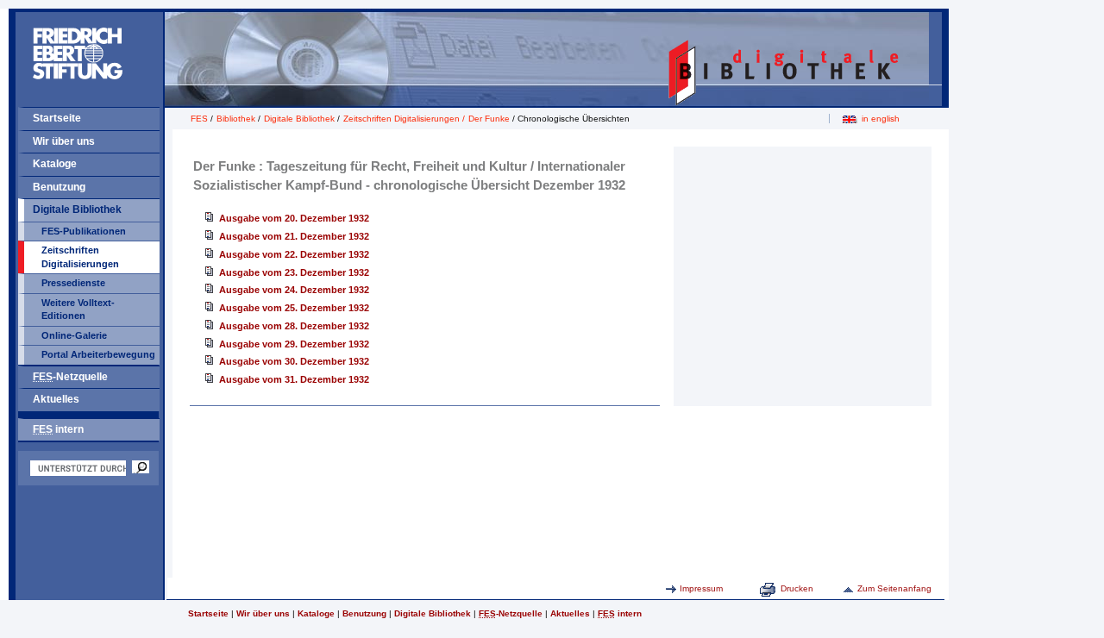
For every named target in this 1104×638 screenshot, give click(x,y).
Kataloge (55, 164)
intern (58, 429)
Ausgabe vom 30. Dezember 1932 (294, 361)
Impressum (701, 588)
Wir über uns (64, 141)
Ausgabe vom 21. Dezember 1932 (294, 236)
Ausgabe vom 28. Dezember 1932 (294, 326)
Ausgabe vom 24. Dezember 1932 (294, 290)
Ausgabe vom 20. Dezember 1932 (294, 218)
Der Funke (489, 118)
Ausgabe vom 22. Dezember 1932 (294, 254)
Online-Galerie (74, 335)
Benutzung (59, 187)
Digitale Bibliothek (77, 209)
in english (881, 118)
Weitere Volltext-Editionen (78, 309)
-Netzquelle (70, 377)
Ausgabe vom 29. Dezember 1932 (294, 344)
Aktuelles (56, 399)
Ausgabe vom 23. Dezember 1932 (294, 272)
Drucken (797, 588)
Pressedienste (73, 283)
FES (199, 118)
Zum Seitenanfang (894, 588)
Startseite (57, 118)
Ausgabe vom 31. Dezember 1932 (294, 379)
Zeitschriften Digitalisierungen (80, 257)
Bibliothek (235, 118)
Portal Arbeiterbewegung (98, 354)
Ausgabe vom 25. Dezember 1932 (294, 308)
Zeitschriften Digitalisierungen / (405, 118)
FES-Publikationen (83, 231)
